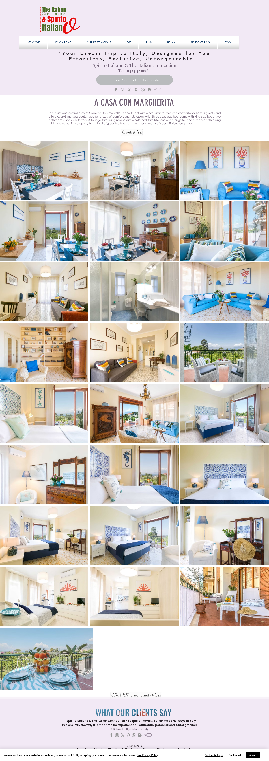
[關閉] (264, 755)
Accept (253, 755)
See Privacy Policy (147, 755)
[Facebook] (115, 89)
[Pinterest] (136, 89)
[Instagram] (122, 89)
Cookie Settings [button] (214, 755)
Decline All (235, 755)
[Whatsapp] (143, 89)
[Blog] (149, 89)
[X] (129, 89)
